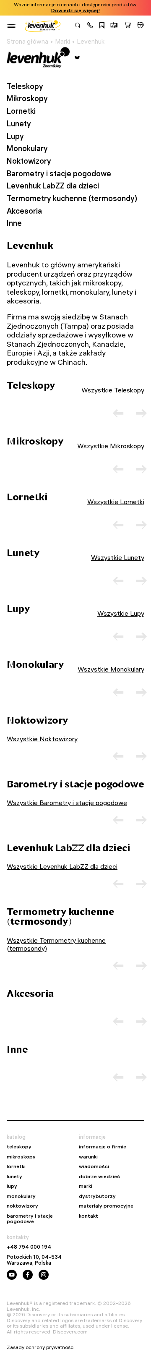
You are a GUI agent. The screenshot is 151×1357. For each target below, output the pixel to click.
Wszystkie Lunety (117, 557)
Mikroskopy (27, 98)
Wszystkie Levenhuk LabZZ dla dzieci (62, 866)
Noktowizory (29, 161)
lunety (14, 1176)
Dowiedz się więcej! (75, 10)
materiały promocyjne (106, 1206)
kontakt (88, 1216)
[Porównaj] (114, 26)
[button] (90, 26)
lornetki (16, 1166)
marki (85, 1186)
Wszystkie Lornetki (115, 501)
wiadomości (94, 1166)
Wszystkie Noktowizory (42, 739)
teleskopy (19, 1147)
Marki (62, 41)
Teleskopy (25, 86)
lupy (12, 1186)
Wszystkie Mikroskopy (110, 446)
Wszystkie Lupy (120, 613)
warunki (88, 1157)
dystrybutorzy (97, 1196)
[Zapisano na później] (102, 26)
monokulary (21, 1196)
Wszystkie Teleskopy (112, 390)
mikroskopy (21, 1157)
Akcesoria (24, 211)
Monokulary (27, 148)
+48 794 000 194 (29, 1247)
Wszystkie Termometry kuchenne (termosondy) (56, 944)
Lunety (19, 123)
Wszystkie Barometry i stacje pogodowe (67, 802)
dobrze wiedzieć (99, 1176)
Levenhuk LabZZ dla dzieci (53, 186)
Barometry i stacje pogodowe (59, 173)
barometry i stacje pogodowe (30, 1218)
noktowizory (22, 1206)
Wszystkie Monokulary (111, 669)
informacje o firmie (102, 1147)
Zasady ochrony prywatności (41, 1347)
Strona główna (27, 41)
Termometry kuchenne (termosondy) (72, 198)
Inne (14, 223)
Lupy (15, 136)
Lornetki (21, 111)
